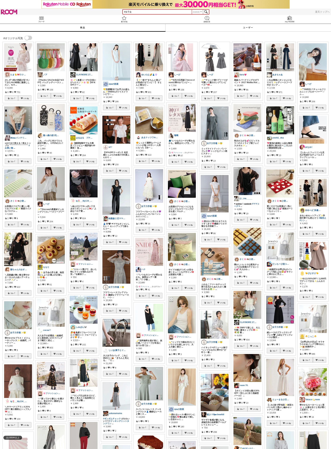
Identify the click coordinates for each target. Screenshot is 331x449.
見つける (124, 19)
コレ (12, 98)
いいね (26, 98)
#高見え (322, 218)
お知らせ (207, 19)
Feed (41, 19)
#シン (302, 220)
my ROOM (289, 19)
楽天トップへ (322, 11)
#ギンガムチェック (112, 418)
